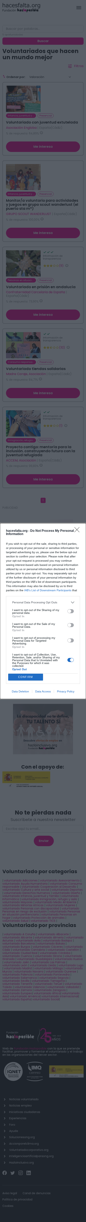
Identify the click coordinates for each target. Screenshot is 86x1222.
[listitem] (43, 602)
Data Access (43, 691)
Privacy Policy (65, 691)
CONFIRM (25, 677)
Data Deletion (20, 691)
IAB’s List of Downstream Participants (47, 590)
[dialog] (43, 611)
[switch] (70, 611)
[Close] (78, 531)
